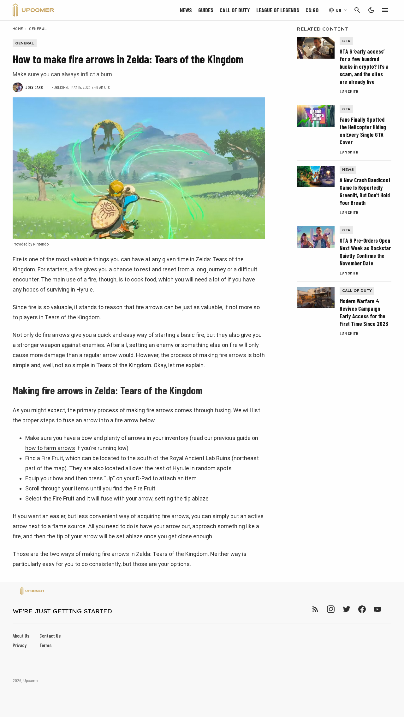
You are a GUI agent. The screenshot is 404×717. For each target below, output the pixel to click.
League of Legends (277, 10)
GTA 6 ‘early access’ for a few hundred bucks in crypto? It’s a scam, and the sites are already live (364, 66)
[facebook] (361, 609)
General (38, 28)
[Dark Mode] (371, 10)
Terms (45, 645)
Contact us (50, 636)
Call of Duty (235, 10)
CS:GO (312, 10)
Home (18, 28)
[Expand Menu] (385, 10)
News (186, 10)
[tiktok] (388, 609)
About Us (21, 636)
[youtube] (377, 609)
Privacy (20, 645)
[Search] (357, 10)
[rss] (315, 609)
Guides (205, 10)
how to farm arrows (50, 448)
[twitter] (346, 609)
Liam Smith (349, 91)
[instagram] (330, 609)
